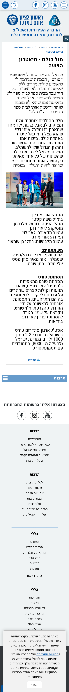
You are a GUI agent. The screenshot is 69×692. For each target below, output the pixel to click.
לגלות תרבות (34, 482)
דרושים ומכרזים (34, 608)
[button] (64, 5)
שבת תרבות (34, 498)
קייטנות (34, 563)
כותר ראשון (34, 575)
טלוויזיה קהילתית (34, 514)
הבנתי (34, 684)
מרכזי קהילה (34, 547)
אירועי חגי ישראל (34, 450)
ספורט (34, 542)
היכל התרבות (34, 460)
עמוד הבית (57, 47)
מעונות (34, 568)
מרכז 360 (34, 624)
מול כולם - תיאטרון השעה (41, 63)
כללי (34, 534)
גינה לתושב (34, 629)
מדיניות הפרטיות (47, 654)
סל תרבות (32, 47)
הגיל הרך (34, 558)
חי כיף (35, 603)
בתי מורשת (34, 619)
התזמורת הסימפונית (35, 509)
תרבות (44, 47)
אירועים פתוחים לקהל (34, 455)
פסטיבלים (34, 439)
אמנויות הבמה (35, 493)
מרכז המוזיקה (34, 613)
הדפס (32, 360)
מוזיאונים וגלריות (34, 552)
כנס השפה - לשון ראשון (34, 444)
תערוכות (34, 597)
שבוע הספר (34, 488)
